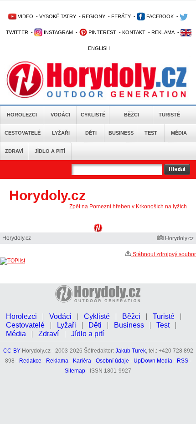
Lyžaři (61, 133)
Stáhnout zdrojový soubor (163, 254)
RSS (182, 361)
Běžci (131, 114)
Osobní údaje (112, 361)
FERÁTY (121, 16)
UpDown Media (153, 361)
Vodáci (60, 114)
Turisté (169, 114)
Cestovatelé (23, 133)
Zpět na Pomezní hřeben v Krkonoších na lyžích (128, 206)
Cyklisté (93, 114)
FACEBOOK (159, 16)
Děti (91, 133)
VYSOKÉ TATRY (57, 16)
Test (150, 133)
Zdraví (14, 151)
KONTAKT (133, 32)
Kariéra (82, 361)
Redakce (30, 361)
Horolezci (22, 114)
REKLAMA (163, 32)
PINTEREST (101, 32)
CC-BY (12, 351)
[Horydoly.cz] (96, 81)
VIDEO (24, 16)
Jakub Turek (130, 351)
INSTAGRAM (57, 32)
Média (179, 133)
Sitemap (75, 371)
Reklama (57, 361)
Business (121, 133)
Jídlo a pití (50, 151)
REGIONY (93, 16)
